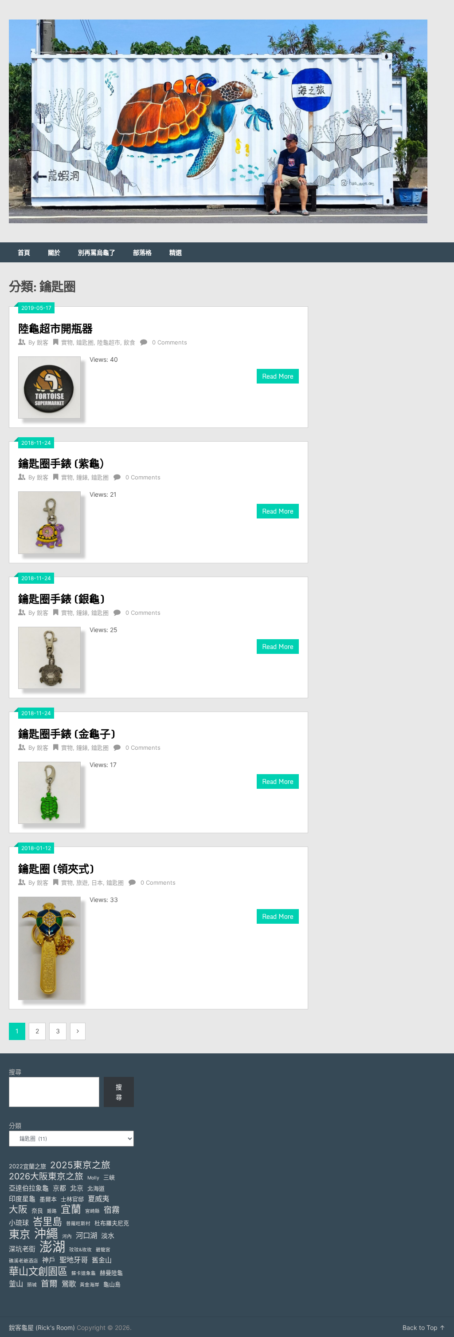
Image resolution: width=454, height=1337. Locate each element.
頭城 (32, 1285)
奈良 (37, 1210)
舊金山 (102, 1260)
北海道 (96, 1188)
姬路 (52, 1211)
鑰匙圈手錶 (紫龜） (64, 463)
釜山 (16, 1283)
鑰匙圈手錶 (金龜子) (66, 733)
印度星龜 (22, 1199)
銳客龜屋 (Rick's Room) (42, 1327)
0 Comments (169, 342)
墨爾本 (48, 1199)
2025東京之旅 (80, 1165)
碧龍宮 (103, 1250)
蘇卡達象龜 (83, 1273)
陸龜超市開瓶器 (55, 328)
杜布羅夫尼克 (111, 1222)
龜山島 (112, 1284)
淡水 (107, 1236)
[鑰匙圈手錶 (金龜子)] (49, 791)
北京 (76, 1188)
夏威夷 (98, 1198)
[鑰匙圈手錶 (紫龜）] (49, 521)
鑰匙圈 (85, 342)
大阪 (18, 1209)
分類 (15, 1125)
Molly (93, 1178)
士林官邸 (72, 1199)
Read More (278, 376)
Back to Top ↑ (424, 1327)
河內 (67, 1236)
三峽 (109, 1177)
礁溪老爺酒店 (23, 1261)
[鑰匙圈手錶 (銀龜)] (49, 657)
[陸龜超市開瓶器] (49, 386)
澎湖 (52, 1247)
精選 (175, 252)
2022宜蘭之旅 (27, 1166)
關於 (54, 252)
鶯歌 (69, 1283)
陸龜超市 (108, 342)
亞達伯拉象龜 (29, 1188)
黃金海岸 (89, 1285)
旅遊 (82, 882)
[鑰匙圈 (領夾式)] (49, 947)
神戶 (48, 1260)
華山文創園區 (38, 1271)
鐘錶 (82, 477)
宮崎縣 (92, 1211)
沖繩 (46, 1234)
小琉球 (19, 1223)
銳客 (42, 342)
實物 (67, 342)
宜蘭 (71, 1209)
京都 (59, 1188)
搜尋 (15, 1072)
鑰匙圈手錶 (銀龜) (61, 598)
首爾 (49, 1283)
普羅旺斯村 (78, 1223)
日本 (97, 882)
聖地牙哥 (73, 1259)
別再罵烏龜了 (96, 252)
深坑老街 (22, 1249)
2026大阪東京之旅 (46, 1176)
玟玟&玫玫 (80, 1250)
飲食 (129, 342)
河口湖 (86, 1235)
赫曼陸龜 (111, 1272)
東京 (19, 1234)
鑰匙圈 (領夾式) (56, 868)
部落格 (142, 252)
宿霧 (112, 1209)
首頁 (24, 252)
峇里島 (47, 1221)
